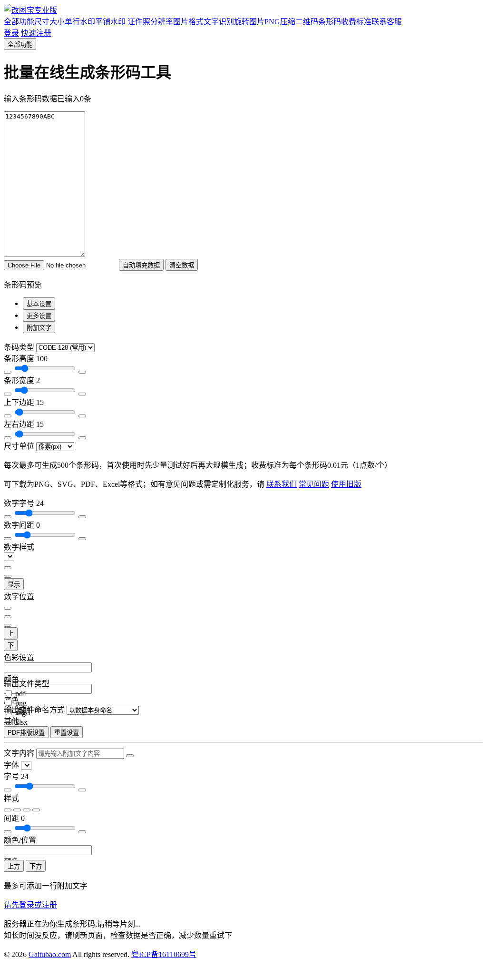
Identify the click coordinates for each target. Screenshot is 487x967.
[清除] (130, 755)
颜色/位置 (20, 840)
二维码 (306, 22)
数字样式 (19, 547)
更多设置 (39, 315)
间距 (14, 818)
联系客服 (386, 22)
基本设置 (39, 303)
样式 (11, 798)
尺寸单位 (19, 446)
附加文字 (39, 327)
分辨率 (161, 22)
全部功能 (19, 22)
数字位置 (19, 596)
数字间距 (22, 525)
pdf (20, 694)
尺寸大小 (49, 22)
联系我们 (281, 484)
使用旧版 (346, 484)
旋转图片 (249, 22)
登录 (11, 33)
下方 (35, 866)
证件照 (138, 22)
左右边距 (24, 424)
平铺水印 (110, 22)
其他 (11, 721)
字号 (16, 776)
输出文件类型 (26, 684)
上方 (14, 866)
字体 (11, 765)
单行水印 (80, 22)
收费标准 (356, 22)
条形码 (329, 22)
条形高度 (26, 359)
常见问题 (314, 484)
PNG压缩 (279, 22)
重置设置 (66, 732)
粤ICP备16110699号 (163, 954)
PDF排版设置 (26, 732)
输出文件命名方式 (34, 710)
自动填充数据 (141, 265)
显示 (14, 584)
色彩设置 (19, 657)
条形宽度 (22, 380)
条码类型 (19, 347)
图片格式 (188, 22)
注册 (36, 33)
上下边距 (24, 402)
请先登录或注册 (30, 905)
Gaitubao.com (50, 954)
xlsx (21, 722)
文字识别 (219, 22)
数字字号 (24, 503)
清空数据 (181, 265)
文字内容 (19, 753)
